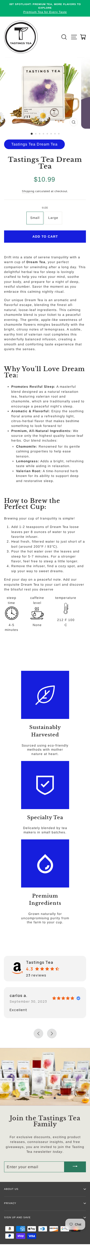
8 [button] (59, 134)
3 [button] (40, 134)
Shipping (28, 191)
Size (45, 207)
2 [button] (36, 134)
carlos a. (18, 995)
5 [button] (48, 134)
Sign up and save (17, 1217)
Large (53, 218)
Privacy (10, 1203)
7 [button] (55, 134)
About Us (11, 1189)
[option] (45, 8)
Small (35, 218)
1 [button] (32, 134)
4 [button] (44, 134)
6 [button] (51, 134)
